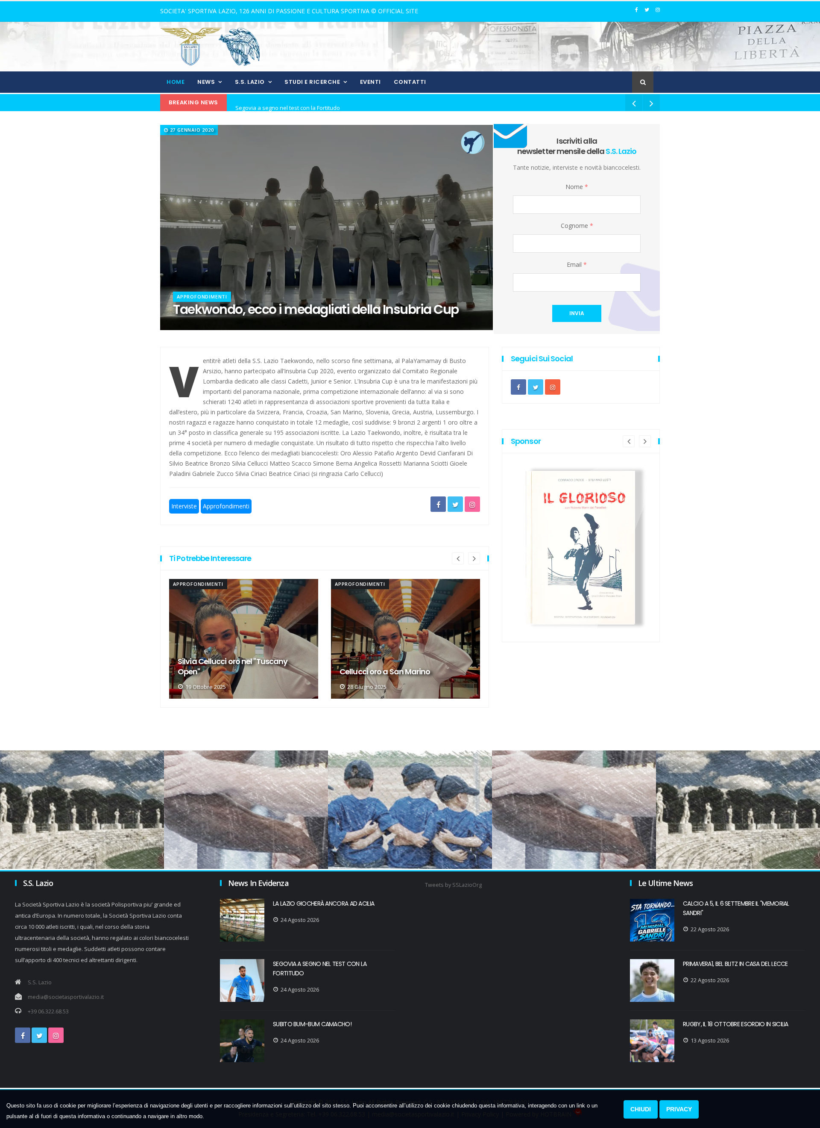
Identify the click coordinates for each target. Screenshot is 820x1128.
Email (577, 264)
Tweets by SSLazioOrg (453, 885)
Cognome (577, 225)
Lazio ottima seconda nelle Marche (402, 672)
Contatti (410, 82)
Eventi (370, 82)
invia (576, 313)
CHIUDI (640, 1109)
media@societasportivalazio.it (66, 997)
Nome (576, 187)
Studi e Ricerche (312, 82)
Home (175, 82)
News (206, 82)
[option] (244, 639)
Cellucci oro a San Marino (223, 672)
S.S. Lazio (250, 82)
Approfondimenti (202, 296)
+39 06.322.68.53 (48, 1011)
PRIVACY (679, 1109)
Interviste (184, 506)
